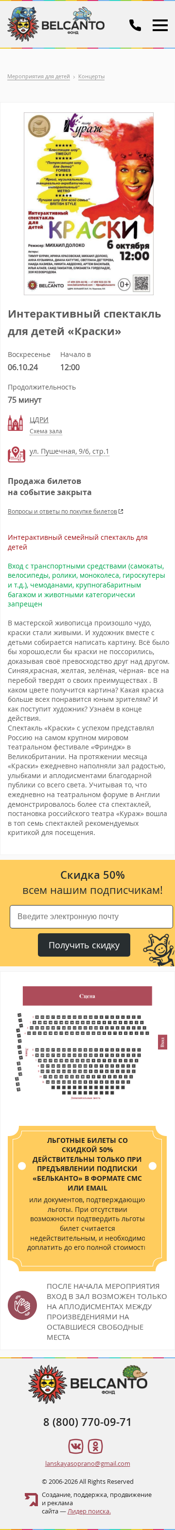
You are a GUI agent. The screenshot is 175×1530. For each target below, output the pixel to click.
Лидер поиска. (89, 1511)
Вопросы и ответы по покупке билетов (62, 511)
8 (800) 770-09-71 (87, 1422)
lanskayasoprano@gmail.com (87, 1463)
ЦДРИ (39, 419)
